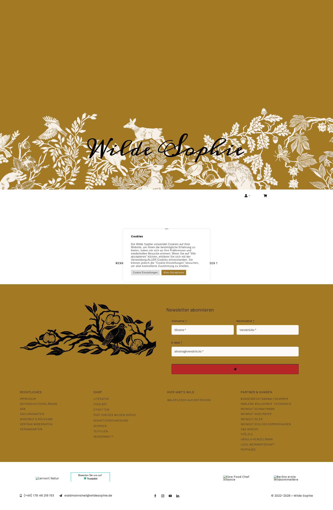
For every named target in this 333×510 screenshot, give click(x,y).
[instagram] (163, 496)
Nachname (245, 321)
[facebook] (155, 496)
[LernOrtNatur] (47, 478)
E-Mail (177, 342)
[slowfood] (242, 477)
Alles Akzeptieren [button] (174, 272)
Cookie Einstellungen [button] (145, 272)
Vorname (179, 321)
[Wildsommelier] (286, 477)
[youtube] (170, 496)
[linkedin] (178, 496)
